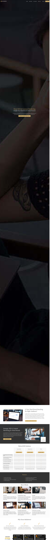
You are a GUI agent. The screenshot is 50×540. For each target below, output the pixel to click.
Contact (47, 1)
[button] (45, 538)
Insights (43, 1)
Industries (30, 1)
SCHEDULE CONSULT (19, 452)
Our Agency (35, 1)
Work (27, 1)
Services (39, 1)
